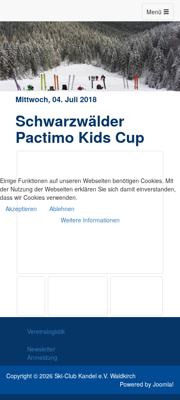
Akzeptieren (21, 208)
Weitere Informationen (90, 220)
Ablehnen (62, 208)
